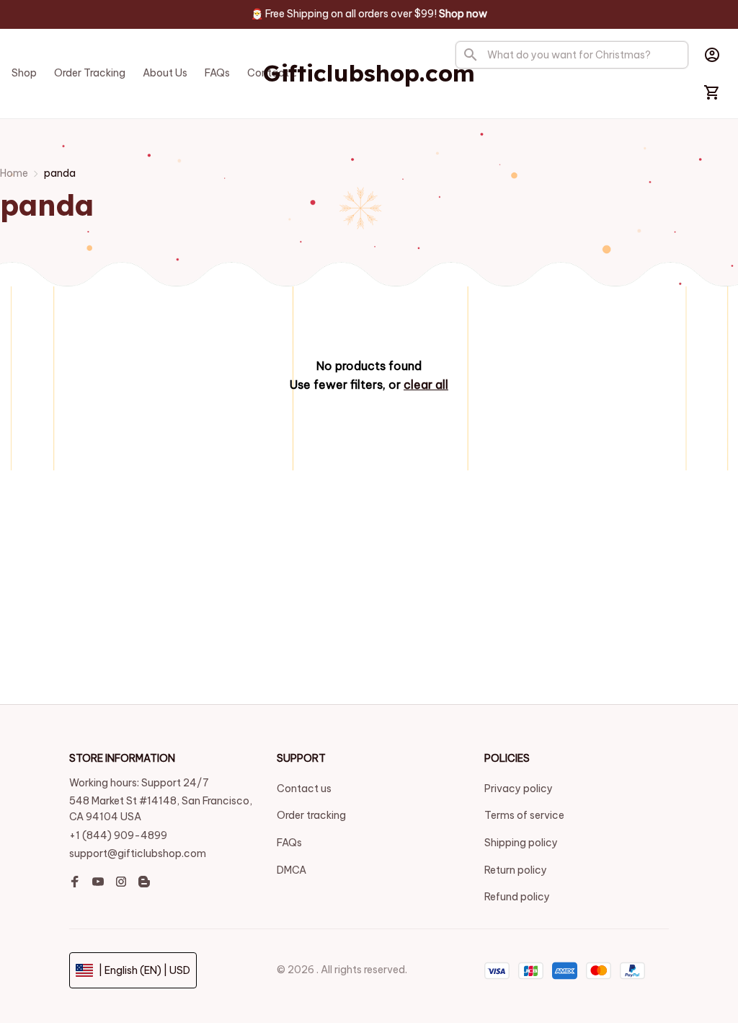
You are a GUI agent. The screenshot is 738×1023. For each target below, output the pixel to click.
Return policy (515, 870)
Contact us (304, 788)
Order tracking (311, 815)
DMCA (291, 870)
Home (14, 173)
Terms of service (524, 815)
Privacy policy (518, 788)
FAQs (289, 842)
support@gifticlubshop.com (137, 853)
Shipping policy (521, 842)
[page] (463, 14)
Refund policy (517, 896)
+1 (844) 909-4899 (118, 835)
